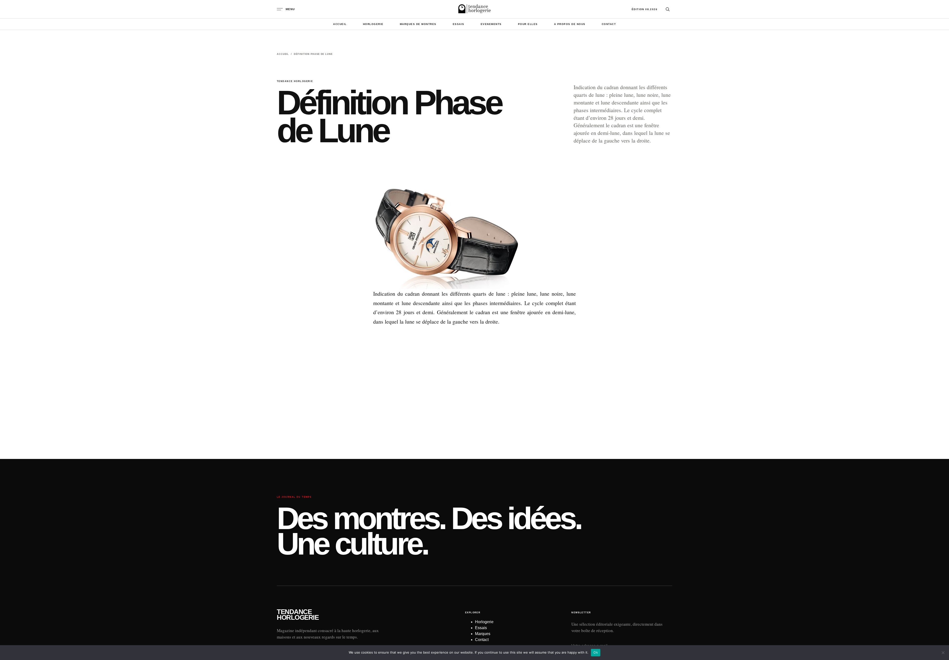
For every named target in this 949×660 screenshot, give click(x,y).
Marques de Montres (418, 24)
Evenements (491, 24)
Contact (609, 24)
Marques (482, 634)
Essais (458, 24)
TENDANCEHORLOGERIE (298, 614)
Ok (595, 652)
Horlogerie (373, 24)
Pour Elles (528, 24)
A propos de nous (569, 24)
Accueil (340, 24)
